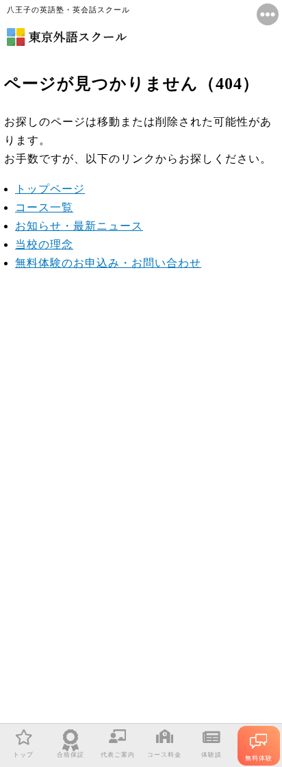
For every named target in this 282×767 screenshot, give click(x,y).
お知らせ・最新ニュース (79, 226)
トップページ (50, 189)
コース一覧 (44, 207)
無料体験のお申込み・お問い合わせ (108, 263)
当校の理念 (44, 244)
